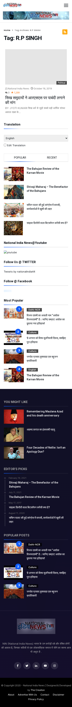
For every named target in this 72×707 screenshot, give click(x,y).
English (32, 369)
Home (7, 30)
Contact (45, 694)
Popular (20, 157)
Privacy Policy (36, 699)
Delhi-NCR (34, 309)
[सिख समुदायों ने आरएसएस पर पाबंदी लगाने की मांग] (36, 67)
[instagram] (54, 666)
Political (61, 82)
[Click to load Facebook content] (8, 291)
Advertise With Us (27, 694)
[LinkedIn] (36, 666)
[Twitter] (27, 666)
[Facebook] (17, 666)
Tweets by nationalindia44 (19, 271)
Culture (32, 332)
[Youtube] (45, 666)
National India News (18, 88)
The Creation (38, 690)
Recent (52, 157)
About (11, 694)
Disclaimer (58, 694)
